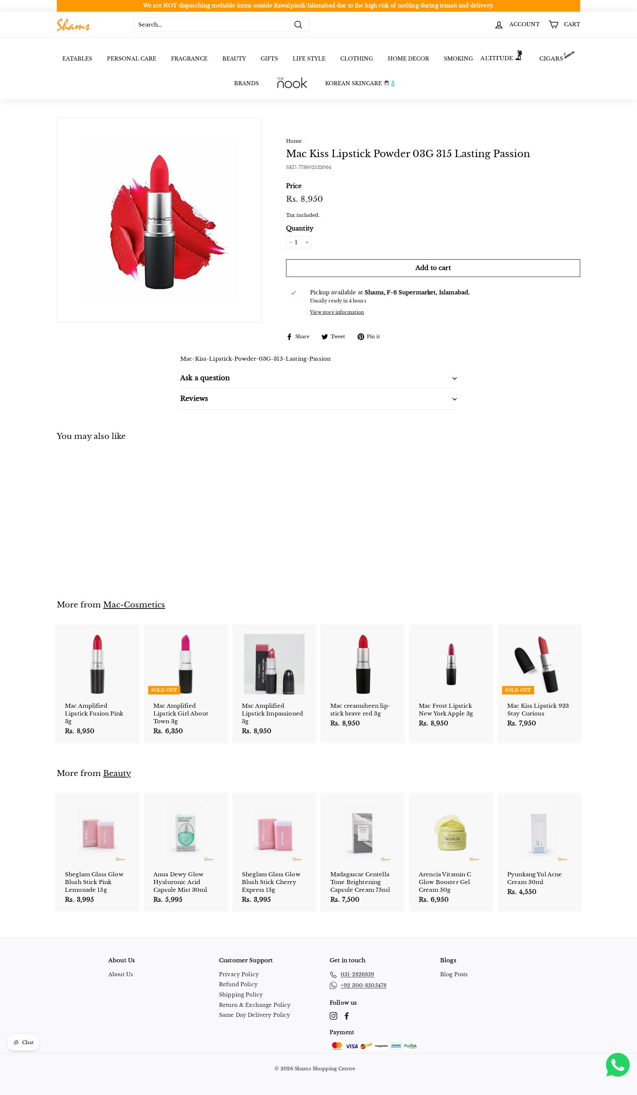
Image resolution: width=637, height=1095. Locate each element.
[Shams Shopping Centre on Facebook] (347, 1016)
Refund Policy (238, 984)
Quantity (299, 228)
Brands (246, 83)
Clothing (356, 58)
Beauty (234, 58)
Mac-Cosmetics (134, 605)
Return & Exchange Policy (255, 1005)
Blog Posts (454, 974)
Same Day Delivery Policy (254, 1015)
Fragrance (189, 58)
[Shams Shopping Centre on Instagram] (333, 1016)
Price (294, 186)
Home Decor (408, 58)
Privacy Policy (239, 974)
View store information (337, 312)
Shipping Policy (241, 994)
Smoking (458, 58)
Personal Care (131, 58)
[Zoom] (159, 220)
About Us (120, 974)
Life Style (309, 58)
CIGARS (551, 58)
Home (294, 141)
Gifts (269, 58)
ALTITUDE (496, 58)
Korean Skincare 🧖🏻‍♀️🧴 (360, 83)
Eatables (77, 58)
